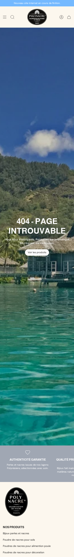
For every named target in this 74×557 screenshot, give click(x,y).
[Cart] (69, 17)
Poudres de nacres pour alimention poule (27, 546)
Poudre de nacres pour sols (19, 539)
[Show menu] (4, 17)
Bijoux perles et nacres (16, 533)
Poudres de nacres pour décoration (23, 552)
